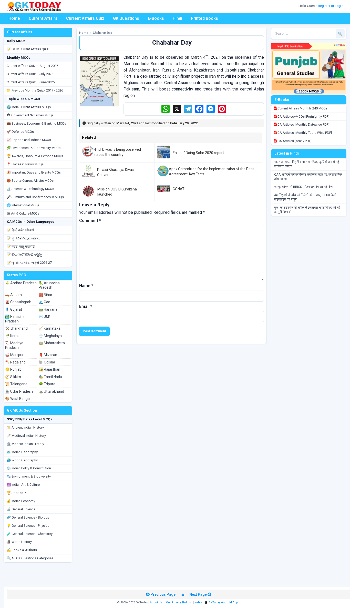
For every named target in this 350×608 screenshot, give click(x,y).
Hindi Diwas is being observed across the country (117, 152)
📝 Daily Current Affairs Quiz (27, 49)
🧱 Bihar (45, 295)
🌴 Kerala (12, 336)
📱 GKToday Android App (221, 602)
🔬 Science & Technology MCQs (30, 189)
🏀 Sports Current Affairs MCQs (30, 181)
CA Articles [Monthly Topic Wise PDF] (304, 133)
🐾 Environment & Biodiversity (29, 476)
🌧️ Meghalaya (50, 336)
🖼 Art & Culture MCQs (23, 213)
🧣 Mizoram (48, 355)
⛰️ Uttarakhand (51, 391)
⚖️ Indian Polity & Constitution (29, 468)
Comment (90, 220)
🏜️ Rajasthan (49, 369)
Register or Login (331, 6)
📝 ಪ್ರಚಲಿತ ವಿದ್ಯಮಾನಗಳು (23, 238)
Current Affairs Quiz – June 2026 (31, 82)
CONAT (178, 189)
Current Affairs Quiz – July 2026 (30, 74)
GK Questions (126, 18)
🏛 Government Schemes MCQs (30, 115)
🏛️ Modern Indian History (25, 444)
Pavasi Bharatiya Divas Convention (115, 172)
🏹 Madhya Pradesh (14, 345)
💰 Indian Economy (21, 501)
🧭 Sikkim (13, 377)
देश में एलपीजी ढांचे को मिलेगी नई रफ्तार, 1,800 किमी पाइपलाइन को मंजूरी (305, 197)
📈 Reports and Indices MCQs (29, 140)
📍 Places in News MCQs (25, 164)
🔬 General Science (21, 509)
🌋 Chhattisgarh (18, 302)
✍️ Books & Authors (22, 550)
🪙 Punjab (13, 369)
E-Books (156, 18)
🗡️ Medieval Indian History (26, 436)
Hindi (177, 18)
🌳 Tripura (47, 384)
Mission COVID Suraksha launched (117, 191)
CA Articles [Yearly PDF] (294, 141)
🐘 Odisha (47, 362)
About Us (156, 602)
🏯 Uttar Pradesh (19, 391)
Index (198, 602)
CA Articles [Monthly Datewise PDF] (303, 124)
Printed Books (204, 18)
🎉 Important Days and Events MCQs (34, 172)
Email (85, 306)
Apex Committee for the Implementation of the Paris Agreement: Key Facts (211, 171)
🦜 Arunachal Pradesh (49, 285)
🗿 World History (19, 542)
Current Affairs (43, 18)
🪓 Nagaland (15, 362)
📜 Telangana (16, 384)
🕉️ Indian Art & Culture (23, 485)
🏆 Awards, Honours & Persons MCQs (35, 156)
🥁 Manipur (14, 355)
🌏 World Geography (22, 460)
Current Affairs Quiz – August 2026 (32, 66)
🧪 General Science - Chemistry (30, 534)
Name (86, 285)
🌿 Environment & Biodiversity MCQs (33, 148)
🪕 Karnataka (49, 328)
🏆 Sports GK (17, 493)
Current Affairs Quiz (85, 18)
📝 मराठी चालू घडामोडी (21, 246)
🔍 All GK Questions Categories (30, 558)
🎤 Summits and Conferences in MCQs (35, 197)
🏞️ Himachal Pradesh (15, 319)
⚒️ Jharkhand (16, 328)
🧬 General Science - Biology (28, 517)
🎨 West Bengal (17, 399)
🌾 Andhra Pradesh (21, 283)
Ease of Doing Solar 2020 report (198, 153)
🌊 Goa (44, 302)
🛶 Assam (13, 295)
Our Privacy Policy (178, 602)
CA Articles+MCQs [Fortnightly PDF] (303, 116)
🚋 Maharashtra (52, 343)
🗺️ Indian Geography (22, 452)
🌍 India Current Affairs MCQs (29, 107)
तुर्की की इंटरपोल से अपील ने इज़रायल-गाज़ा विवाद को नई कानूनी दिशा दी (307, 210)
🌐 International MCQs (23, 205)
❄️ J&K (44, 317)
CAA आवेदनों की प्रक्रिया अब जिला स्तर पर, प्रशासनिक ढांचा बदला (308, 177)
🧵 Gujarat (13, 309)
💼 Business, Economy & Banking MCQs (36, 123)
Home (14, 18)
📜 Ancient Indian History (25, 427)
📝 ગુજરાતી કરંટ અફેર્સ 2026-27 (29, 263)
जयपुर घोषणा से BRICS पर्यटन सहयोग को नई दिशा (303, 187)
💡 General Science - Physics (28, 526)
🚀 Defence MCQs (20, 132)
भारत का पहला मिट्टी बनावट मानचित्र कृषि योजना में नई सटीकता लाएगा (306, 164)
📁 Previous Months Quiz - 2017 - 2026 (35, 90)
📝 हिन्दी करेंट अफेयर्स (20, 230)
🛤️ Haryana (48, 309)
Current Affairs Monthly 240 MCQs (302, 108)
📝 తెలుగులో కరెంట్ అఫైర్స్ (24, 254)
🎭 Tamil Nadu (50, 377)
